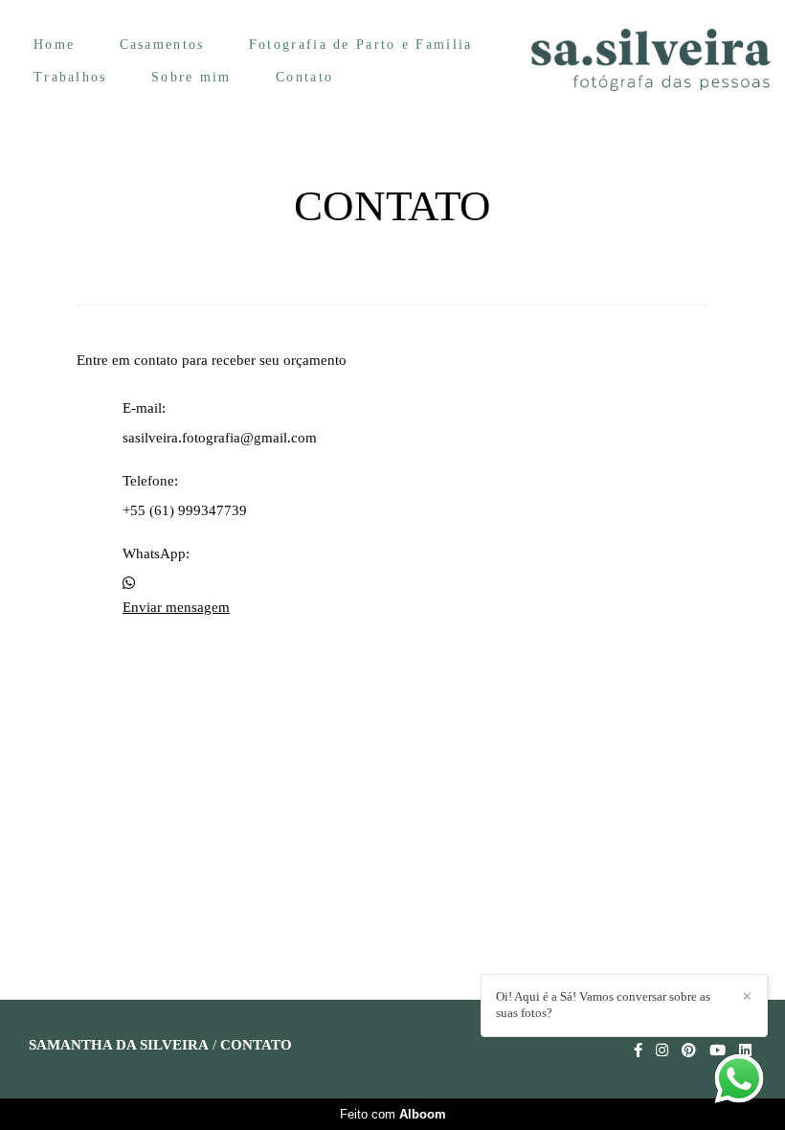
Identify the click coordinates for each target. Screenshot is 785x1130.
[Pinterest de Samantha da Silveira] (689, 1050)
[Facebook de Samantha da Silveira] (638, 1050)
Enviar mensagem (176, 607)
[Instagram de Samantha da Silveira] (662, 1050)
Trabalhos (70, 77)
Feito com (393, 1114)
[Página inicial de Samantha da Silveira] (651, 61)
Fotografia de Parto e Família (361, 44)
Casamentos (162, 44)
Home (54, 44)
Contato (304, 77)
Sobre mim (191, 77)
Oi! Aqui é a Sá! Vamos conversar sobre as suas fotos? (603, 1004)
